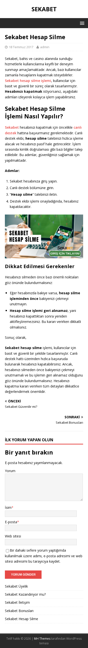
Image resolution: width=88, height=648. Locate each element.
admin (44, 47)
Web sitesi (13, 536)
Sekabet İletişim (17, 602)
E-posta (11, 522)
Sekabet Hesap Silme (21, 618)
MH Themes (42, 639)
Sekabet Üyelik (16, 586)
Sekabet (12, 127)
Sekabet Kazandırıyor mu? (25, 594)
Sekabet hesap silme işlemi (28, 80)
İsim (8, 507)
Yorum (10, 470)
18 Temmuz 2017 (21, 47)
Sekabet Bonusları (19, 610)
